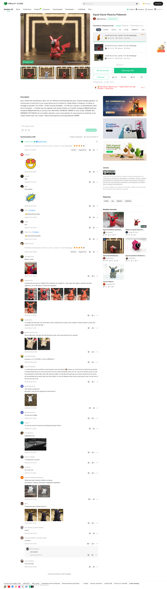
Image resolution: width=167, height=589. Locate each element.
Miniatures (125, 25)
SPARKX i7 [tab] (135, 29)
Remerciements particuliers (70, 583)
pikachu (119, 201)
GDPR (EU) (26, 583)
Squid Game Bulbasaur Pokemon (110, 256)
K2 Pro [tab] (114, 29)
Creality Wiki (108, 583)
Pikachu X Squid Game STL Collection (134, 230)
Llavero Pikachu (108, 281)
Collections (27, 9)
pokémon (128, 201)
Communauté (57, 9)
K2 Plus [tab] (105, 29)
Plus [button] (89, 9)
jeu (113, 201)
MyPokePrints (101, 19)
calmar (106, 201)
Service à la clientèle (120, 583)
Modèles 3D (8, 9)
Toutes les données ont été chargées (59, 574)
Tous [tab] (98, 29)
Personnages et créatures (138, 25)
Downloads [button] (69, 9)
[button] (158, 9)
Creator (37, 9)
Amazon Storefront (96, 583)
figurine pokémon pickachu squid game (112, 230)
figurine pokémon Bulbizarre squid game (135, 256)
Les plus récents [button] (91, 137)
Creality (85, 583)
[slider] (79, 146)
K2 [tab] (120, 29)
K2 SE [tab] (126, 29)
